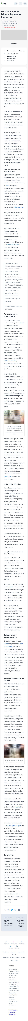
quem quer (7, 476)
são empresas (19, 207)
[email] (19, 910)
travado (10, 587)
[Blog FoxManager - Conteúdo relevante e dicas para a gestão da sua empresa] (7, 3)
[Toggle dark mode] (16, 3)
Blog (12, 960)
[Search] (20, 3)
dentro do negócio (10, 361)
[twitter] (12, 910)
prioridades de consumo (12, 245)
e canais (21, 323)
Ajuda (23, 957)
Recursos (6, 957)
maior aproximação (14, 826)
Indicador (6, 952)
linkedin (17, 948)
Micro (7, 185)
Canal (14, 955)
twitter (11, 948)
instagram (14, 944)
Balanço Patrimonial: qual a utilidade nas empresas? (8, 922)
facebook (21, 944)
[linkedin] (15, 910)
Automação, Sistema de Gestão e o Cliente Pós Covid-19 (20, 923)
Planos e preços (15, 957)
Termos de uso (13, 1010)
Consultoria (21, 952)
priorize (6, 644)
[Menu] (25, 3)
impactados (18, 807)
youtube (6, 944)
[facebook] (8, 910)
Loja (16, 960)
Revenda (13, 952)
